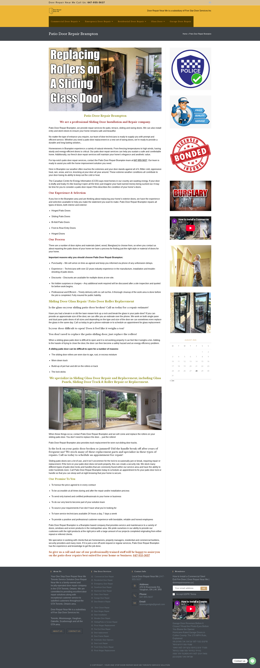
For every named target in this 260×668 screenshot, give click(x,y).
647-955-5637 (141, 555)
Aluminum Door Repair (103, 591)
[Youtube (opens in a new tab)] (209, 2)
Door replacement (101, 633)
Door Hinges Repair (101, 611)
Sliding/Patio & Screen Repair (105, 622)
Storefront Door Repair (103, 587)
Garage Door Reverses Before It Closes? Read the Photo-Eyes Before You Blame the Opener (191, 626)
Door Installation (100, 615)
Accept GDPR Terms (186, 594)
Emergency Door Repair (103, 584)
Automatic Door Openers (103, 640)
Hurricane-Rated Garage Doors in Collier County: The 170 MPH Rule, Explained (190, 635)
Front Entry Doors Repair (104, 647)
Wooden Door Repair (102, 618)
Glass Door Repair (101, 594)
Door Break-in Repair (102, 602)
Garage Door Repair (102, 598)
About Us (57, 631)
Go (203, 588)
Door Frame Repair (101, 636)
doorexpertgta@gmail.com (152, 604)
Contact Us (74, 631)
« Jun (172, 381)
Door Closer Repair (101, 608)
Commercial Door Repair (104, 577)
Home (185, 34)
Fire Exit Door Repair (102, 629)
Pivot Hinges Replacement (104, 625)
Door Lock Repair (101, 643)
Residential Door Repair (103, 580)
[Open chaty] (252, 661)
